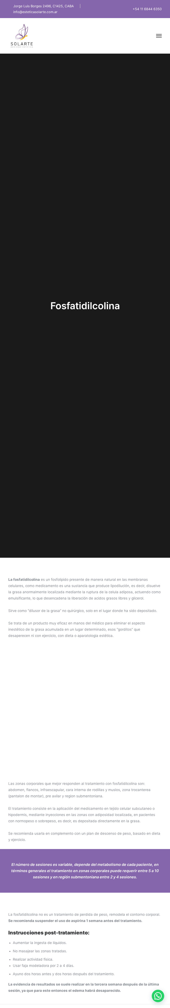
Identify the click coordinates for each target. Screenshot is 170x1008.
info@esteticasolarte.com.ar (35, 12)
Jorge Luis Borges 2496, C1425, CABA (43, 6)
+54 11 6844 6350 (147, 9)
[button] (158, 996)
